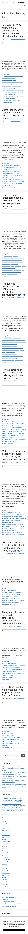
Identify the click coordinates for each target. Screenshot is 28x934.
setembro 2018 (6, 859)
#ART (5, 338)
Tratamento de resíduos (8, 901)
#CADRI (6, 421)
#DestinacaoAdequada (8, 665)
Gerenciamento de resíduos (9, 897)
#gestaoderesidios (7, 520)
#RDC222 (4, 177)
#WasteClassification (7, 102)
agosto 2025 (5, 844)
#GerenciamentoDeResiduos (13, 667)
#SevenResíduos (16, 602)
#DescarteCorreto (6, 260)
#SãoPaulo (21, 743)
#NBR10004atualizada (18, 92)
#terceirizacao (5, 441)
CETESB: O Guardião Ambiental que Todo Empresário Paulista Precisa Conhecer (13, 691)
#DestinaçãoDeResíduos (8, 592)
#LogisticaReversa (13, 264)
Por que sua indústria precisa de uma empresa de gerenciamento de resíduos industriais (13, 618)
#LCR (13, 86)
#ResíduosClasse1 (11, 94)
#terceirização (13, 441)
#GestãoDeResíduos (7, 427)
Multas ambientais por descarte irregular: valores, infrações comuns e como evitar (14, 455)
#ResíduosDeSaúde (7, 431)
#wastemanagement (7, 276)
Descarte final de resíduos (9, 906)
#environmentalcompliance (9, 80)
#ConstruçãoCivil (20, 340)
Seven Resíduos (19, 2)
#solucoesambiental (12, 274)
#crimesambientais (15, 167)
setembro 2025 (6, 841)
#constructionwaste (20, 342)
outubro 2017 (5, 877)
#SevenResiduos (6, 98)
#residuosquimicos (7, 272)
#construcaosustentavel (8, 342)
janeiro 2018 (5, 870)
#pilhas (23, 266)
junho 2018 (5, 866)
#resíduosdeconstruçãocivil (9, 354)
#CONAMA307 (17, 338)
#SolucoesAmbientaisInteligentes (10, 100)
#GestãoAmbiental (7, 425)
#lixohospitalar (6, 175)
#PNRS (21, 175)
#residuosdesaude (18, 179)
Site (8, 74)
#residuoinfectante (12, 177)
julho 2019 (4, 855)
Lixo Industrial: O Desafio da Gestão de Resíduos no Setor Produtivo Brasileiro (13, 546)
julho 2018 (4, 864)
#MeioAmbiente (6, 266)
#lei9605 (17, 173)
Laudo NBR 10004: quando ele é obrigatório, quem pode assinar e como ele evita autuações (13, 31)
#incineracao (5, 173)
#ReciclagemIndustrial (7, 673)
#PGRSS (16, 175)
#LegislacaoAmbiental (8, 524)
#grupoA (19, 171)
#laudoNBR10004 (6, 86)
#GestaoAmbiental (7, 82)
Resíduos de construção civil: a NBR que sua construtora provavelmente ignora (13, 289)
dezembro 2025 (6, 835)
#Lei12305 (18, 86)
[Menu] (24, 5)
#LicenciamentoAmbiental (9, 348)
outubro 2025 (5, 839)
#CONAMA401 (6, 258)
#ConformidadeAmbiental (8, 78)
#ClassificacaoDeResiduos (16, 76)
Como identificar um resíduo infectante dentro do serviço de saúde (13, 113)
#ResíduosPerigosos (7, 435)
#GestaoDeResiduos (17, 82)
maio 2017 (4, 882)
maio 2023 (5, 850)
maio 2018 (4, 868)
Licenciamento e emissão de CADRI (11, 801)
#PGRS (4, 94)
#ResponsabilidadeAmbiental (9, 530)
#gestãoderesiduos (7, 346)
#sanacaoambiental (7, 532)
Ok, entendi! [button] (14, 929)
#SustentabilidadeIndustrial (9, 604)
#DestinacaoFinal (6, 518)
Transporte (5, 899)
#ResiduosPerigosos (19, 96)
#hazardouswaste (6, 84)
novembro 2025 (6, 837)
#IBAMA (14, 84)
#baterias (6, 256)
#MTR (15, 90)
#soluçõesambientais (17, 360)
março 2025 (5, 848)
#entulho (4, 344)
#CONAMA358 (6, 167)
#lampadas (5, 264)
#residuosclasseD (10, 352)
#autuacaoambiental (9, 512)
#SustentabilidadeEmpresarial (10, 747)
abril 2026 (4, 826)
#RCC (3, 352)
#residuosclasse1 (10, 268)
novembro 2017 (6, 875)
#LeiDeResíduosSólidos (8, 88)
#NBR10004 (20, 90)
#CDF (19, 165)
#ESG (3, 667)
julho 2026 (4, 821)
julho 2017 (4, 879)
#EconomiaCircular (20, 592)
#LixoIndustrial (18, 596)
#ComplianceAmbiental (8, 514)
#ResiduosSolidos (18, 356)
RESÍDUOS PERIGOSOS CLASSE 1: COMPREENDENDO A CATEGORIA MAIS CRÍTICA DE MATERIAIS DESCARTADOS (12, 809)
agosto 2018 (5, 861)
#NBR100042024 (6, 92)
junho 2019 (5, 857)
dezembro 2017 (6, 873)
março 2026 (5, 828)
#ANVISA (6, 165)
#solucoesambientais (7, 185)
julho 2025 (4, 846)
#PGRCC (16, 350)
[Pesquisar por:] (11, 755)
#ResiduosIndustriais (7, 96)
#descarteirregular (17, 516)
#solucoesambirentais (7, 534)
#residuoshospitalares (8, 181)
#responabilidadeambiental (9, 358)
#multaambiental (6, 526)
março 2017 (5, 884)
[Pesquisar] (23, 755)
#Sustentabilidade (7, 679)
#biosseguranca (13, 165)
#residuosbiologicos (7, 179)
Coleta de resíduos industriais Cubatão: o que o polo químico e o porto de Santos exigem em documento (14, 786)
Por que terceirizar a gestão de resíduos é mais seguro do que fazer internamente (13, 373)
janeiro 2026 (5, 832)
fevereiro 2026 (6, 830)
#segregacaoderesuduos (8, 183)
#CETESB (6, 76)
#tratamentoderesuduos (8, 187)
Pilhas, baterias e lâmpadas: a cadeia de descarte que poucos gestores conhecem (12, 200)
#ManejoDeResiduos (7, 90)
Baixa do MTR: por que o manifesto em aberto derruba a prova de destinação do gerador (13, 768)
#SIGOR (13, 98)
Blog (5, 74)
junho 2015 (5, 886)
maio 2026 (5, 824)
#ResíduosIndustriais (19, 433)
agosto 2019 (5, 853)
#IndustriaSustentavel (7, 596)
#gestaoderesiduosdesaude (9, 171)
